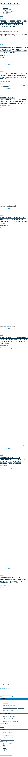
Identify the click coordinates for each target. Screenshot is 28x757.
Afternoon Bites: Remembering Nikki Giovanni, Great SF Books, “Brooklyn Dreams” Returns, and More (13, 100)
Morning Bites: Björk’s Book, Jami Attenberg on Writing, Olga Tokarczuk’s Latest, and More (13, 220)
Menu (1, 16)
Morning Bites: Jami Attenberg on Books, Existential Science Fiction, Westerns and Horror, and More (14, 340)
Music (4, 746)
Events (5, 749)
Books (4, 744)
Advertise (5, 13)
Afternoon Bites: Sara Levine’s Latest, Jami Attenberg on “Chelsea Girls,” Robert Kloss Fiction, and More (14, 50)
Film (4, 750)
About (4, 6)
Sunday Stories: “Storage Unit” (9, 716)
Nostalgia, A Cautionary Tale (8, 732)
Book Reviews (7, 12)
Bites (1, 18)
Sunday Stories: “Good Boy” (8, 718)
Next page (3, 694)
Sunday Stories (7, 9)
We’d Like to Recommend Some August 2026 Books (13, 708)
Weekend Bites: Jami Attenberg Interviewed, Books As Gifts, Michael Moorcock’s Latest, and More (14, 76)
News (4, 748)
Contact (5, 8)
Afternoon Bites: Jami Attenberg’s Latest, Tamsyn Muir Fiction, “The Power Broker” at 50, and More (12, 460)
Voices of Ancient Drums (8, 710)
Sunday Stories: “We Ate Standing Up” (10, 721)
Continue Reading (5, 37)
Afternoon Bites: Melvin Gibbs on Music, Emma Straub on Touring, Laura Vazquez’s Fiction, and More (13, 23)
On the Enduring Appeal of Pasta (9, 705)
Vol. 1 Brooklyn (6, 755)
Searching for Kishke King (8, 735)
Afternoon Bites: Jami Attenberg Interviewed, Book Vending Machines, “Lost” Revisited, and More (13, 580)
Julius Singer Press (8, 11)
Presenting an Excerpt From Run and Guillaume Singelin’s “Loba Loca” (14, 702)
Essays (5, 10)
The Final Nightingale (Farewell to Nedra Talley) (12, 737)
